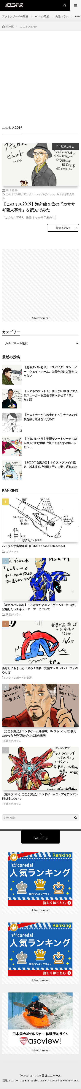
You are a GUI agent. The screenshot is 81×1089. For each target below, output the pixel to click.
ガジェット (12, 551)
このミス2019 (13, 194)
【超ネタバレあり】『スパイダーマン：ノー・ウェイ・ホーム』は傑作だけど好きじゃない (50, 371)
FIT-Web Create (35, 1080)
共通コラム (62, 16)
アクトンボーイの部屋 (15, 16)
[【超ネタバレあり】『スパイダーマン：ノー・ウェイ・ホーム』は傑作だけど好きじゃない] (12, 375)
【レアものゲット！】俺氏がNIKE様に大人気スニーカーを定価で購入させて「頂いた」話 (51, 395)
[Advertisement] (40, 73)
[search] (75, 817)
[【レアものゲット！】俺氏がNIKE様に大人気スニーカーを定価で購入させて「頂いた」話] (12, 398)
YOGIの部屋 (42, 16)
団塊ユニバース (51, 1075)
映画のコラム (13, 614)
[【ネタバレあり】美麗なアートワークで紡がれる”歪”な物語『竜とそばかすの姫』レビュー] (12, 446)
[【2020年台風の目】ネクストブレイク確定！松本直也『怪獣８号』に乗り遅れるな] (12, 470)
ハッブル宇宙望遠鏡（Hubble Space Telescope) (33, 546)
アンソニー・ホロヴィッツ (38, 194)
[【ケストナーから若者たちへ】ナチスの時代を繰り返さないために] (12, 422)
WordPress (70, 1080)
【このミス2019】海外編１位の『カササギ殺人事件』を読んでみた (38, 207)
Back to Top (40, 838)
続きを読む (63, 227)
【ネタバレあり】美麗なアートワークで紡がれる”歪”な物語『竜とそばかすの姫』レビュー (50, 443)
